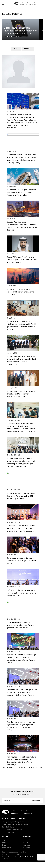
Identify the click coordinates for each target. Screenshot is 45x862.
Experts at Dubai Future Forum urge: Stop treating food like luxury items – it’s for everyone (21, 528)
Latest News (9, 24)
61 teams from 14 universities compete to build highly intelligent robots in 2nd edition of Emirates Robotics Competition (22, 427)
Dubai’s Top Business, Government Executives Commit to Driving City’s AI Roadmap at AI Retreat (22, 226)
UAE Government (21, 855)
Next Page (36, 767)
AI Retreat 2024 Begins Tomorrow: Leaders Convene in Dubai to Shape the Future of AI (22, 192)
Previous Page (10, 767)
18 (29, 767)
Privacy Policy (19, 857)
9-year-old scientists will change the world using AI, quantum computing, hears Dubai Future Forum (21, 659)
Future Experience (8, 832)
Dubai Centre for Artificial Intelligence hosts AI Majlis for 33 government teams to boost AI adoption (21, 325)
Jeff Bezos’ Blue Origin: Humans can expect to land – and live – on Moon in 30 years (22, 592)
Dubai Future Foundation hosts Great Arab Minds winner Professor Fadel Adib (21, 393)
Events (4, 845)
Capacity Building (8, 827)
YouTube (26, 842)
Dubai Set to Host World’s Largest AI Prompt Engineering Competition (20, 291)
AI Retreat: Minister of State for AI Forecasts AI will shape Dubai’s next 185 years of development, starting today (21, 159)
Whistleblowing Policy (34, 857)
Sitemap (7, 859)
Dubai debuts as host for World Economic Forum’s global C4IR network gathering (21, 496)
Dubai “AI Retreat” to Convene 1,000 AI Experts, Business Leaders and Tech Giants (22, 259)
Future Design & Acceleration (12, 829)
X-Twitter (26, 847)
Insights (4, 840)
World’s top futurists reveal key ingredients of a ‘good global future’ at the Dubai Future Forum (21, 726)
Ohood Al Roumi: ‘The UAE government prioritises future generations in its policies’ (20, 625)
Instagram (26, 845)
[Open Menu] (3, 4)
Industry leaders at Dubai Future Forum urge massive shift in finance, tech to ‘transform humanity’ (21, 761)
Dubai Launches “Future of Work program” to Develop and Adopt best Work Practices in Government (21, 360)
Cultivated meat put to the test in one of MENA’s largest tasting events (21, 560)
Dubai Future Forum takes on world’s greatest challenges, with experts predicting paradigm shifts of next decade (22, 462)
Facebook (26, 840)
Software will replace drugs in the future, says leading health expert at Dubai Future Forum (22, 692)
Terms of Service (7, 857)
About (4, 842)
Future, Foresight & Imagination (13, 822)
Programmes (6, 847)
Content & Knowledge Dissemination (15, 824)
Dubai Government (8, 855)
